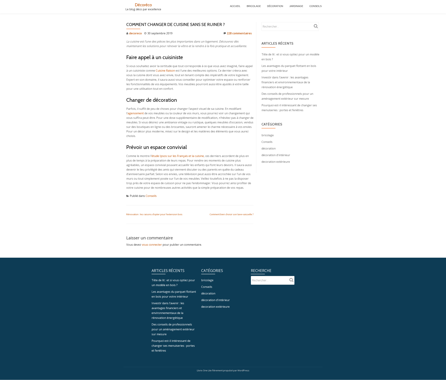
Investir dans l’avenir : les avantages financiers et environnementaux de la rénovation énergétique (286, 82)
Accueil (235, 6)
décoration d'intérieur (276, 155)
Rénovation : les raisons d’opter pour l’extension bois (154, 214)
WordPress (243, 370)
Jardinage (296, 6)
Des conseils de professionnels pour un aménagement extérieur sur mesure (173, 329)
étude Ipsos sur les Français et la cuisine (178, 156)
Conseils (315, 6)
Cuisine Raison (165, 70)
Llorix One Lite (204, 370)
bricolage (268, 135)
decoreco (135, 33)
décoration (269, 148)
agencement (136, 113)
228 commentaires (239, 33)
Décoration (275, 6)
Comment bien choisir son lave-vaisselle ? (231, 214)
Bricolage (254, 6)
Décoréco (143, 4)
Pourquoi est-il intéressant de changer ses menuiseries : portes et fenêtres (173, 345)
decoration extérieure (276, 162)
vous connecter (152, 245)
